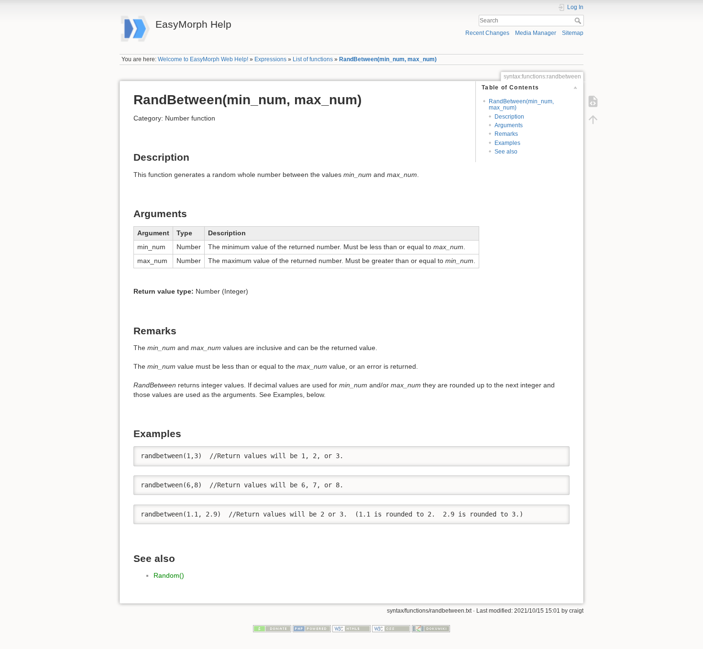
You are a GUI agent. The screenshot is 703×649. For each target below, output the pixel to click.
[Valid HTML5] (351, 628)
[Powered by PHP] (312, 628)
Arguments (508, 125)
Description (509, 116)
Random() (169, 575)
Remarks (506, 134)
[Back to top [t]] (593, 119)
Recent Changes (487, 33)
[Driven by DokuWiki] (431, 628)
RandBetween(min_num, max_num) (388, 59)
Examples (507, 143)
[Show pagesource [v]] (593, 101)
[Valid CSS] (391, 628)
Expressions (270, 59)
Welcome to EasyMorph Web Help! (203, 59)
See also (505, 151)
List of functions (313, 59)
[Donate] (272, 628)
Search (578, 20)
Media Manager (535, 33)
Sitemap (572, 33)
